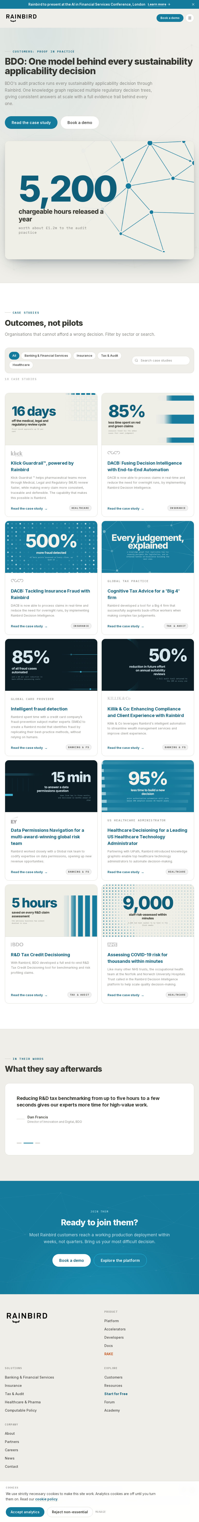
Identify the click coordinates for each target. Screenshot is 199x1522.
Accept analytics (25, 1512)
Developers (114, 1337)
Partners (12, 1442)
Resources (113, 1385)
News (10, 1458)
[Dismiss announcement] (193, 4)
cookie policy (46, 1499)
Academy (112, 1410)
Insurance (84, 355)
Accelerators (115, 1329)
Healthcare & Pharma (23, 1402)
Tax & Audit (109, 355)
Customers (113, 1377)
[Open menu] (189, 18)
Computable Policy (21, 1410)
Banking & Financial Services (46, 355)
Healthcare (21, 365)
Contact (11, 1466)
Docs (108, 1346)
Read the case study (31, 122)
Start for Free (116, 1394)
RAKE (108, 1354)
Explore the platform (120, 1260)
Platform (111, 1321)
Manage (100, 1511)
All (14, 355)
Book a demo (170, 18)
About (10, 1433)
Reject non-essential (70, 1512)
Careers (11, 1450)
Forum (109, 1402)
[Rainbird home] (21, 18)
